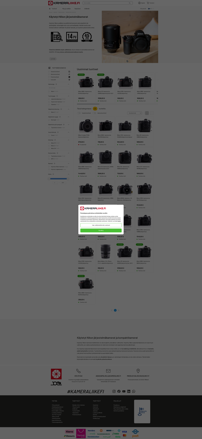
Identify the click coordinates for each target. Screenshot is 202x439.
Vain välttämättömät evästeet (101, 225)
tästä (119, 221)
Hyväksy (101, 230)
